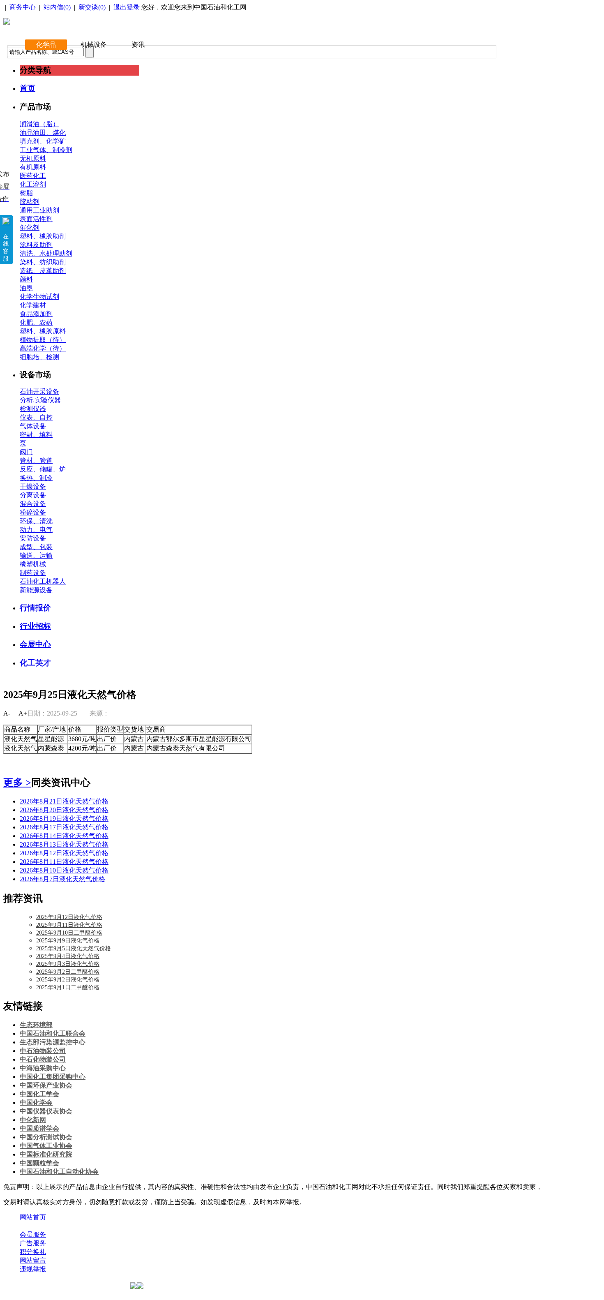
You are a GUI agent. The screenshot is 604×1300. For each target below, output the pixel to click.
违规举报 (33, 1268)
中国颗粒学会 (39, 1162)
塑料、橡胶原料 (43, 331)
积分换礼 (33, 1251)
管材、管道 (36, 460)
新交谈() (92, 7)
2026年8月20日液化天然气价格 (64, 809)
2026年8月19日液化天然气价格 (64, 818)
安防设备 (33, 538)
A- (6, 713)
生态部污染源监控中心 (52, 1042)
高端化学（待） (43, 348)
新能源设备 (36, 590)
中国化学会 (36, 1102)
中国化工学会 (39, 1093)
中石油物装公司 (43, 1050)
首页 (27, 88)
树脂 (26, 192)
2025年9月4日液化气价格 (67, 956)
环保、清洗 (36, 520)
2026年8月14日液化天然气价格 (64, 835)
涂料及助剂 (36, 244)
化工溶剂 (33, 184)
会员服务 (33, 1234)
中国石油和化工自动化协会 (59, 1171)
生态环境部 (36, 1024)
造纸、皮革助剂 (43, 270)
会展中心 (35, 644)
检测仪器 (33, 408)
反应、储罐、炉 (43, 469)
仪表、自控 (36, 417)
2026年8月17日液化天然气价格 (64, 827)
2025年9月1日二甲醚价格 (67, 987)
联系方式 (67, 1225)
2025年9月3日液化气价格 (67, 964)
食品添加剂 (36, 313)
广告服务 (33, 1243)
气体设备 (33, 426)
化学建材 (33, 305)
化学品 (46, 44)
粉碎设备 (33, 512)
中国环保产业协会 (46, 1085)
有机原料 (33, 167)
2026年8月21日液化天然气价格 (64, 801)
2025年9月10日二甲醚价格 (69, 933)
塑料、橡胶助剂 (43, 236)
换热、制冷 (36, 477)
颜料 (26, 279)
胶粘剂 (29, 201)
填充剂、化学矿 (43, 141)
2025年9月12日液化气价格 (69, 917)
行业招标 (35, 626)
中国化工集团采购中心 (52, 1076)
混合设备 (33, 503)
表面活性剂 (36, 218)
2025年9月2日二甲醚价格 (67, 972)
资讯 (138, 44)
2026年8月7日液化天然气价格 (62, 878)
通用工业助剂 (39, 210)
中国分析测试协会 (46, 1137)
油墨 (26, 287)
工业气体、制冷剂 (46, 149)
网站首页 (33, 1217)
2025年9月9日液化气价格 (67, 940)
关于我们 (33, 1225)
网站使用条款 (107, 1225)
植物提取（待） (43, 339)
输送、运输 (36, 555)
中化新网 (33, 1119)
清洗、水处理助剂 (46, 253)
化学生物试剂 (39, 296)
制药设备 (33, 572)
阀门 (26, 451)
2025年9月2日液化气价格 (67, 980)
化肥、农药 (36, 322)
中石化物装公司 (43, 1059)
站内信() (57, 7)
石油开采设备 (39, 391)
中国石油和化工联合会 (52, 1033)
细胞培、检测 (39, 356)
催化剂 (29, 227)
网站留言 (33, 1260)
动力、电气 (36, 529)
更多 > (17, 782)
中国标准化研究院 (46, 1154)
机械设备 (94, 44)
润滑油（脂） (39, 123)
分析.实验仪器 (40, 400)
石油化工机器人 (43, 581)
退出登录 (126, 7)
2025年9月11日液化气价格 (69, 925)
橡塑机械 (33, 564)
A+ (22, 713)
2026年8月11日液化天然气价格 (64, 861)
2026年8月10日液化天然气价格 (64, 870)
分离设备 (33, 495)
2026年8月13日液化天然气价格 (64, 844)
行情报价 (35, 607)
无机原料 (33, 158)
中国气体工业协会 (46, 1145)
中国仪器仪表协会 (46, 1111)
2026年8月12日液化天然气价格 (64, 853)
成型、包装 (36, 546)
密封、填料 (36, 434)
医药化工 (33, 175)
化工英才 (35, 662)
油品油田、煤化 (43, 132)
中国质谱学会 (39, 1128)
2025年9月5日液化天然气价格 (73, 948)
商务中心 (22, 7)
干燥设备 (33, 486)
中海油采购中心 (43, 1067)
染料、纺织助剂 (43, 262)
